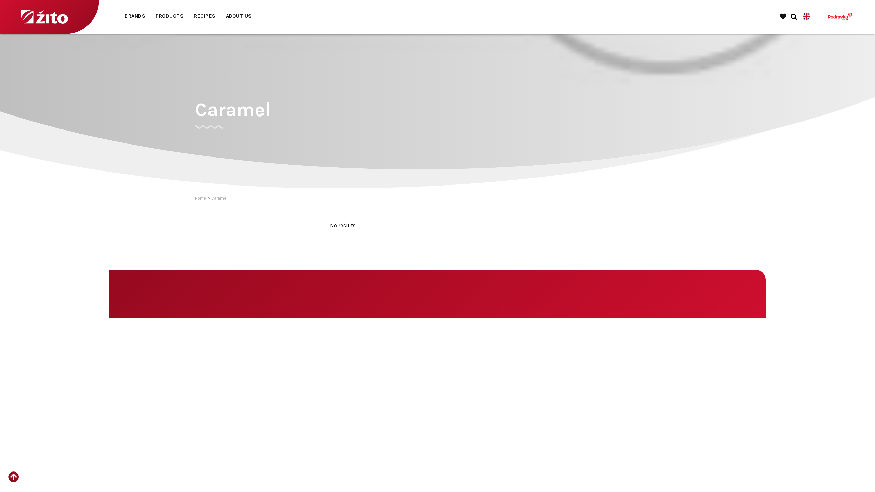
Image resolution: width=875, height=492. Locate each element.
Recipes (205, 16)
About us (239, 16)
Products (170, 16)
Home (200, 198)
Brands (135, 16)
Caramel (219, 198)
